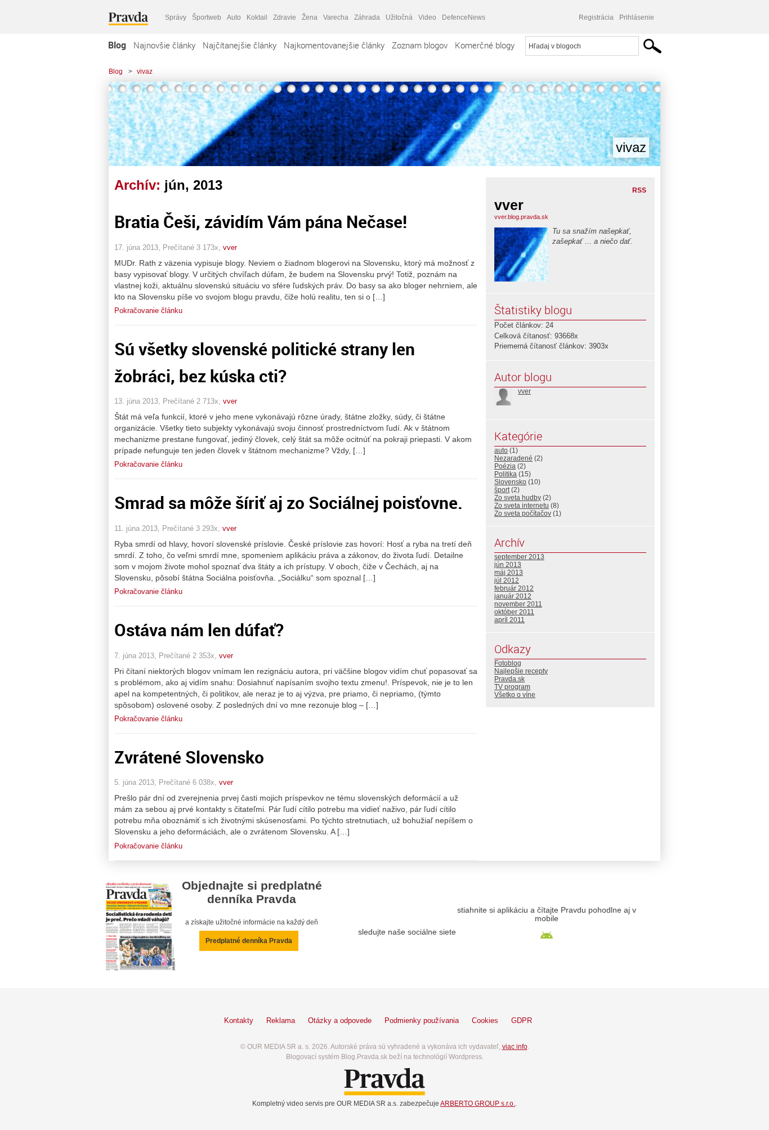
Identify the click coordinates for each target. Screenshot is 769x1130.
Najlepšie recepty (521, 671)
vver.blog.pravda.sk (521, 216)
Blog (117, 45)
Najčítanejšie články (239, 45)
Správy (175, 17)
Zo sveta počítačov (522, 513)
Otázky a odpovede (340, 1020)
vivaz (145, 71)
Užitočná (399, 17)
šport (501, 490)
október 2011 (514, 612)
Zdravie (284, 17)
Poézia (505, 466)
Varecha (335, 17)
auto (501, 450)
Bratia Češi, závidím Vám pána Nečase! (260, 221)
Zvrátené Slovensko (189, 757)
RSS (639, 190)
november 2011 (518, 604)
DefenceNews (463, 17)
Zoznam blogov (420, 45)
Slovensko (510, 482)
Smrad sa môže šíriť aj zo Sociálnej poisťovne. (288, 502)
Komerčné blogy (485, 45)
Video (427, 17)
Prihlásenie (636, 17)
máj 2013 (508, 573)
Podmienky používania (421, 1020)
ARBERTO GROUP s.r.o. (477, 1103)
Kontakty (238, 1020)
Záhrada (367, 17)
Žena (310, 17)
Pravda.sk (509, 679)
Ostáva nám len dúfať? (199, 629)
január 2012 (512, 596)
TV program (512, 687)
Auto (234, 17)
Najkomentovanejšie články (334, 45)
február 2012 (514, 588)
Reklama (280, 1020)
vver (230, 247)
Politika (505, 474)
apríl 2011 (509, 620)
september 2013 (519, 557)
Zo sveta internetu (521, 506)
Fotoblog (507, 663)
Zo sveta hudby (517, 498)
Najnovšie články (164, 45)
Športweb (206, 17)
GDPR (521, 1020)
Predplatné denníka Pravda (248, 941)
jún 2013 (507, 565)
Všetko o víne (514, 695)
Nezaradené (513, 458)
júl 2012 (506, 580)
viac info (514, 1047)
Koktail (257, 17)
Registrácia (596, 17)
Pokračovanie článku (148, 310)
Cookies (485, 1020)
